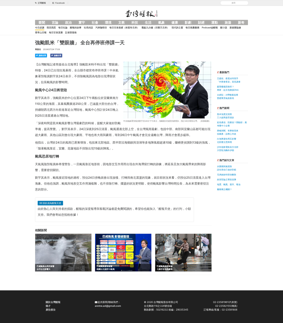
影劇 (188, 22)
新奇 (241, 22)
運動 (214, 22)
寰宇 (81, 22)
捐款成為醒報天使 (51, 203)
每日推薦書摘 (192, 27)
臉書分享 (57, 55)
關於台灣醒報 (53, 302)
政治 (68, 22)
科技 (135, 22)
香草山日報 (41, 32)
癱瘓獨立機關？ (224, 189)
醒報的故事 (75, 27)
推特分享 (42, 55)
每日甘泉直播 (56, 32)
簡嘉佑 (38, 49)
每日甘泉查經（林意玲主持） (124, 27)
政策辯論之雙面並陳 (226, 179)
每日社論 (62, 27)
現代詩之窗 (177, 27)
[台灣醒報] (141, 13)
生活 (148, 22)
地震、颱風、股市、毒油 (228, 184)
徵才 (48, 305)
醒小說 (223, 27)
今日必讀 (39, 27)
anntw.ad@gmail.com (108, 305)
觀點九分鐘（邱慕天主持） (155, 27)
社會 (95, 22)
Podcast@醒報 (210, 27)
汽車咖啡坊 (101, 27)
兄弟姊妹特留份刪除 (226, 174)
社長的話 (88, 27)
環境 (108, 22)
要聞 (41, 22)
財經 (201, 22)
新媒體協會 (235, 27)
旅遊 (228, 22)
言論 (55, 22)
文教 (121, 22)
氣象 (161, 22)
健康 (174, 22)
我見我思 (51, 27)
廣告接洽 (51, 309)
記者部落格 (71, 32)
